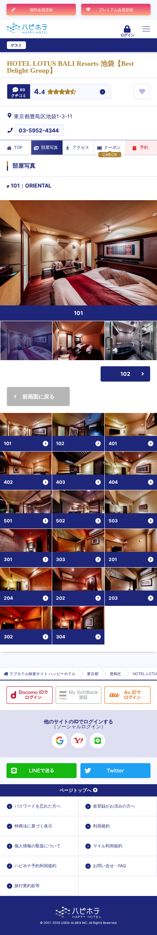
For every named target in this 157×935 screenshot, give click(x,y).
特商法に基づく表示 (33, 826)
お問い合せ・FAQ (109, 865)
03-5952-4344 (39, 130)
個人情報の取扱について (37, 846)
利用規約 (101, 826)
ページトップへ (75, 790)
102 (125, 373)
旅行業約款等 (27, 885)
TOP (18, 147)
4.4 (39, 92)
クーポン (112, 147)
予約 (144, 147)
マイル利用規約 (107, 846)
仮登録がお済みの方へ (114, 806)
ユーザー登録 (40, 45)
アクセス (80, 147)
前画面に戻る (38, 396)
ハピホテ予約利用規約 (35, 865)
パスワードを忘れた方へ (37, 806)
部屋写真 (49, 147)
